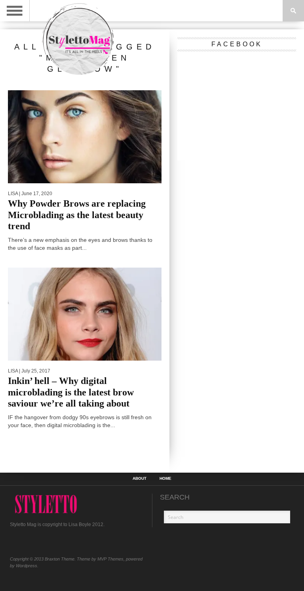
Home (165, 479)
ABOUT (139, 479)
